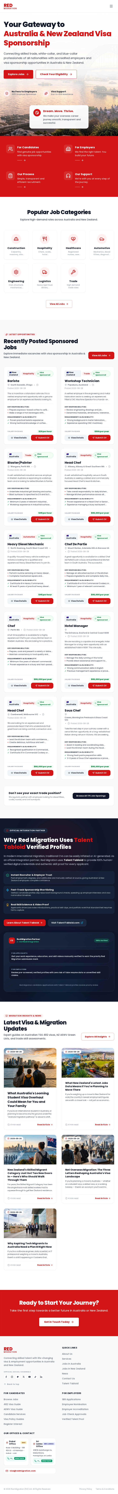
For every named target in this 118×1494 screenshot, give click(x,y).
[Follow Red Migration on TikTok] (35, 1376)
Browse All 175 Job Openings (91, 795)
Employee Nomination (74, 1404)
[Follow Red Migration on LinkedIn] (41, 1376)
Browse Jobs (11, 1399)
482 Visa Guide (12, 1404)
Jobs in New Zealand (73, 1368)
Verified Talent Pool (73, 1419)
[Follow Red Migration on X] (23, 1376)
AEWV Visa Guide (13, 1409)
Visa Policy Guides (14, 1419)
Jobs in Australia (71, 1363)
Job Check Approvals (74, 1414)
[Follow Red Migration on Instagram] (12, 1376)
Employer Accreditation (75, 1409)
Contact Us (68, 1378)
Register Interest (13, 1424)
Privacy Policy (85, 1489)
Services (66, 1358)
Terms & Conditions (105, 1489)
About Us (67, 1353)
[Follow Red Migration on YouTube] (29, 1376)
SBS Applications (71, 1399)
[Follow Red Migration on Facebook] (6, 1376)
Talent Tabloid (70, 1383)
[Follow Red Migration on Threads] (17, 1376)
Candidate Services (15, 1414)
